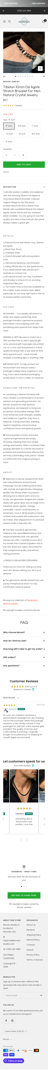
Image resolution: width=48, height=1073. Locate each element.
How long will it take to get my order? (23, 649)
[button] (22, 840)
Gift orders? (9, 657)
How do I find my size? (15, 640)
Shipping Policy (34, 934)
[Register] (41, 995)
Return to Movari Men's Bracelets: (21, 560)
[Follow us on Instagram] (12, 1021)
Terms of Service (35, 959)
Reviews (31, 929)
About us (31, 924)
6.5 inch (22, 125)
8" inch (22, 133)
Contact (31, 944)
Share (6, 171)
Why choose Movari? (14, 632)
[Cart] (43, 21)
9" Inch (9, 141)
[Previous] (4, 76)
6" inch (9, 125)
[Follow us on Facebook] (6, 1021)
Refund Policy (33, 939)
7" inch (35, 125)
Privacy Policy (33, 954)
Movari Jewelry (11, 81)
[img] (9, 705)
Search (30, 949)
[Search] (9, 21)
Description (9, 187)
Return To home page (24, 895)
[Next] (44, 76)
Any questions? (11, 665)
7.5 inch (9, 133)
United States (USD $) (14, 1031)
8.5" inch (36, 133)
